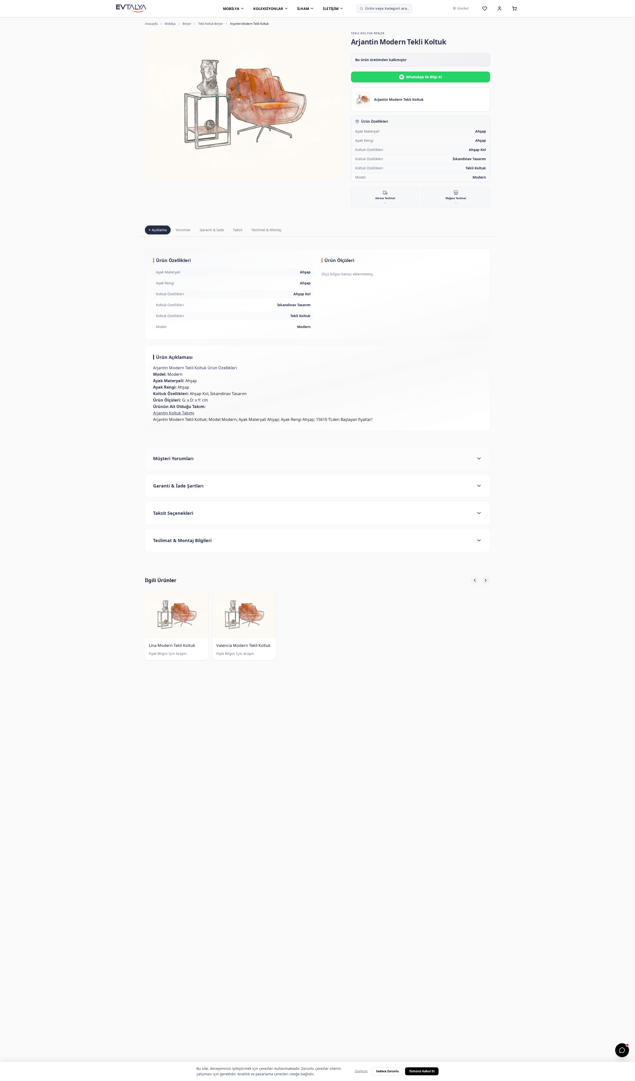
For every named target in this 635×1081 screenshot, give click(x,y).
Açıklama (159, 229)
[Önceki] (474, 580)
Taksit (237, 229)
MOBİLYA (231, 8)
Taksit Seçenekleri (173, 513)
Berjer (187, 24)
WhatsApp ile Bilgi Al (421, 77)
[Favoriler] (484, 8)
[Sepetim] (514, 8)
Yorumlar (183, 229)
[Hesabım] (499, 8)
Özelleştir (361, 1071)
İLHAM (303, 8)
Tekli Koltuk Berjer (210, 24)
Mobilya (170, 24)
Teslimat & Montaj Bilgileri (182, 540)
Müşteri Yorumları (173, 458)
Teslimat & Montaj (266, 229)
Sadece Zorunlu (387, 1071)
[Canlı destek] (622, 1050)
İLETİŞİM (331, 8)
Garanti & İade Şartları (178, 486)
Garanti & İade (212, 229)
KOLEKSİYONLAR (268, 8)
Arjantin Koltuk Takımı (173, 413)
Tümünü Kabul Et (422, 1071)
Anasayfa (151, 24)
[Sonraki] (485, 580)
